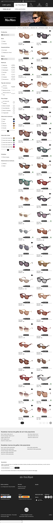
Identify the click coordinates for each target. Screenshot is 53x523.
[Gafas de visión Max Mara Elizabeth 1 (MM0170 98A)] (44, 149)
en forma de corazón (6, 102)
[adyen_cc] (2, 497)
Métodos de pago (22, 486)
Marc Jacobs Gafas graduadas (8, 447)
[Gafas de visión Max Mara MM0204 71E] (26, 295)
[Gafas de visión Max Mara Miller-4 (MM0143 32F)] (26, 393)
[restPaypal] (9, 497)
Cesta (47, 5)
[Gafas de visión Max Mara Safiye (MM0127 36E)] (26, 409)
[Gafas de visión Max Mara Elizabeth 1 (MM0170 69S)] (44, 181)
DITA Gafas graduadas (32, 447)
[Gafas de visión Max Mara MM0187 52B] (26, 100)
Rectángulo (5, 70)
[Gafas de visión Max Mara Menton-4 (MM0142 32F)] (26, 328)
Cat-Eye (4, 72)
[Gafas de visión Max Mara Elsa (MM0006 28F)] (44, 409)
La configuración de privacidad (8, 486)
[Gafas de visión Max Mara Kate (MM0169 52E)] (26, 84)
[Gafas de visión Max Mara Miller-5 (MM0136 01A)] (44, 133)
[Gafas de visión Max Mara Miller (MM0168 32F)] (26, 198)
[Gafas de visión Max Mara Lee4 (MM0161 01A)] (44, 198)
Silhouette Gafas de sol (33, 435)
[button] (6, 5)
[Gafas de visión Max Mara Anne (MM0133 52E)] (26, 133)
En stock (5, 50)
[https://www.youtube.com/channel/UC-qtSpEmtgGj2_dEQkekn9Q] (51, 497)
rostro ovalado (6, 105)
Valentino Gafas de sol (33, 437)
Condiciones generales (6, 514)
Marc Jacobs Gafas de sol (7, 434)
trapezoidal (5, 112)
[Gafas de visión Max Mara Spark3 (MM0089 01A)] (44, 214)
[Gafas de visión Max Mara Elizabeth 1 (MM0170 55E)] (44, 100)
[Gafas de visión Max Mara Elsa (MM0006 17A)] (26, 247)
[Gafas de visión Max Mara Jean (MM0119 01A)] (44, 116)
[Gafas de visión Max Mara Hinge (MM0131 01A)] (44, 35)
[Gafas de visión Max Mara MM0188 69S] (44, 328)
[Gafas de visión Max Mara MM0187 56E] (26, 165)
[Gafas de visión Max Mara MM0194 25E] (26, 214)
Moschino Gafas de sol (6, 440)
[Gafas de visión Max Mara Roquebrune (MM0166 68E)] (44, 230)
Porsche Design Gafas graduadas (8, 450)
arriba (50, 514)
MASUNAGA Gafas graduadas (34, 449)
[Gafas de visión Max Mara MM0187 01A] (26, 116)
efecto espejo (6, 157)
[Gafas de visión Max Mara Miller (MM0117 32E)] (44, 393)
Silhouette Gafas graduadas (7, 449)
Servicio (20, 484)
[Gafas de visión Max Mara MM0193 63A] (44, 279)
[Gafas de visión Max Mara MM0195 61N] (44, 67)
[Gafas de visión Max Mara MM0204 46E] (44, 295)
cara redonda (6, 108)
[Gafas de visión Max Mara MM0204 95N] (44, 263)
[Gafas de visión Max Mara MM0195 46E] (26, 35)
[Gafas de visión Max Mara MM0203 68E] (26, 344)
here (36, 470)
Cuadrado (5, 67)
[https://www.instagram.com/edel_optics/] (48, 497)
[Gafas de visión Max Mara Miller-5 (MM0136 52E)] (44, 165)
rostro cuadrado (7, 110)
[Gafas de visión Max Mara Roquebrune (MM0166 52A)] (26, 67)
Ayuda (36, 484)
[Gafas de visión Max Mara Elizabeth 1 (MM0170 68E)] (44, 312)
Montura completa (5, 87)
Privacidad (14, 514)
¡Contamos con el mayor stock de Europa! (12, 1)
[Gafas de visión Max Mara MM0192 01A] (44, 247)
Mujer (4, 41)
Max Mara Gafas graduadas (7, 452)
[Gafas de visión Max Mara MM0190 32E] (44, 361)
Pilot (4, 74)
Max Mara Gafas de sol (33, 434)
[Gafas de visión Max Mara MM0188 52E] (26, 361)
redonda (5, 65)
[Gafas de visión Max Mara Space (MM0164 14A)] (44, 377)
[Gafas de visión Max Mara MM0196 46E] (44, 51)
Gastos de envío (21, 488)
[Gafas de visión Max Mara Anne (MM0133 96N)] (26, 181)
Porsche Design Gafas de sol (7, 435)
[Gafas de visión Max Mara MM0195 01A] (26, 263)
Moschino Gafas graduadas (7, 454)
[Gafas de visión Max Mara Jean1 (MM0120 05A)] (26, 51)
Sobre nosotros (4, 484)
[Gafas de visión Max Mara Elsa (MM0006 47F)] (44, 84)
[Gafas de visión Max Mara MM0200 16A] (26, 230)
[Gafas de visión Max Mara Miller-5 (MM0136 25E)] (26, 149)
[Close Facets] (8, 27)
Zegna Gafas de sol (5, 437)
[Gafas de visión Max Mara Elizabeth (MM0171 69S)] (26, 377)
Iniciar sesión (39, 5)
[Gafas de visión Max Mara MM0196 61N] (44, 344)
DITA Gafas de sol (5, 439)
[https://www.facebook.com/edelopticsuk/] (46, 497)
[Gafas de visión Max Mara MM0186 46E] (26, 312)
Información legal (5, 516)
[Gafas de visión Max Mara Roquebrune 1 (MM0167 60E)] (26, 279)
